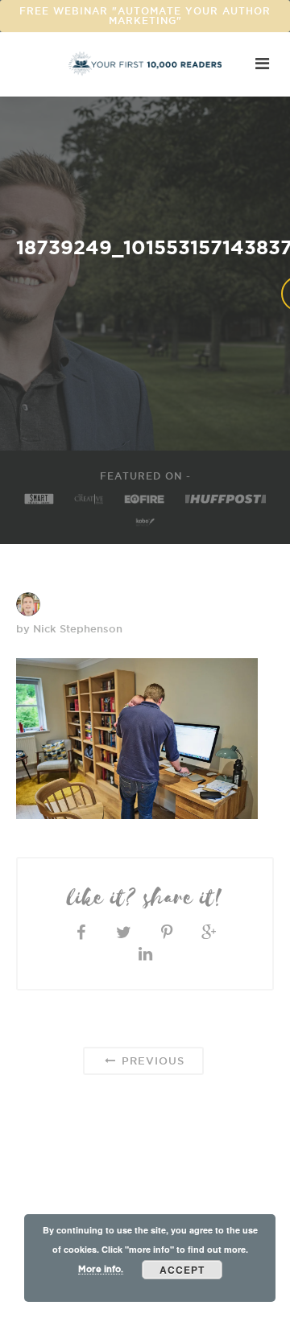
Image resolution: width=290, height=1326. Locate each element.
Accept (182, 1269)
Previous (151, 1060)
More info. (100, 1269)
